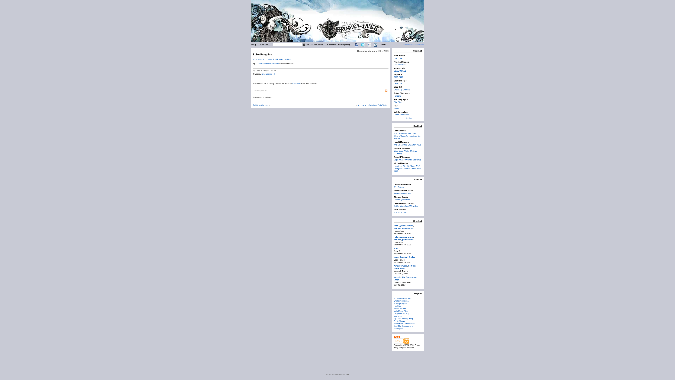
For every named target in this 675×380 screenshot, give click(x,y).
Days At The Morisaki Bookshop (407, 159)
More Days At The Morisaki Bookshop (405, 152)
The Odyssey (400, 187)
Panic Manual (399, 320)
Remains (397, 95)
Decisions (398, 83)
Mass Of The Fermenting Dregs (405, 278)
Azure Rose (399, 268)
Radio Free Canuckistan (404, 323)
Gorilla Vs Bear (400, 308)
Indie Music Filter (401, 310)
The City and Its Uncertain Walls (407, 144)
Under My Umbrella (402, 89)
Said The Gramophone (403, 325)
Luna (396, 257)
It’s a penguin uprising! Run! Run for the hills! (272, 59)
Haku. (396, 225)
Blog (253, 45)
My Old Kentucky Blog (403, 318)
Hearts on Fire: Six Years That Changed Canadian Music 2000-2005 (407, 168)
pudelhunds (407, 228)
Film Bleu (397, 102)
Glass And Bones (401, 114)
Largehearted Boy (401, 313)
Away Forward (400, 265)
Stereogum (398, 328)
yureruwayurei (406, 225)
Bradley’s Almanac (402, 300)
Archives (264, 45)
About (383, 45)
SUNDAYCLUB (400, 70)
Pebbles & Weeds (260, 105)
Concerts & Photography (338, 45)
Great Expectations (402, 199)
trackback (296, 84)
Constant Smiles (407, 257)
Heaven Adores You (402, 193)
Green (396, 108)
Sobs (396, 248)
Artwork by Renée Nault (413, 45)
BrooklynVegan (400, 303)
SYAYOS (397, 228)
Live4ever (398, 315)
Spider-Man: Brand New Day (406, 206)
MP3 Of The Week (315, 45)
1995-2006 (398, 77)
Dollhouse (398, 58)
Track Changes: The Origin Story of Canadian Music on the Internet (407, 136)
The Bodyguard (400, 212)
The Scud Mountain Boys (268, 64)
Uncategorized (268, 74)
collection (408, 118)
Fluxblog (397, 305)
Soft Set (412, 265)
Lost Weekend (400, 64)
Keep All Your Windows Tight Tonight (373, 105)
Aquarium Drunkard (402, 298)
